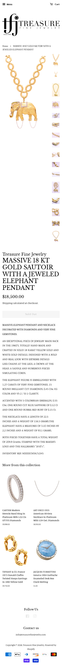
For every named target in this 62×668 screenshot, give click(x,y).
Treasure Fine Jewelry (33, 645)
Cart (57, 4)
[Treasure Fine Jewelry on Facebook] (27, 616)
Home (5, 46)
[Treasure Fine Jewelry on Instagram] (35, 616)
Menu (9, 4)
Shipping (7, 303)
